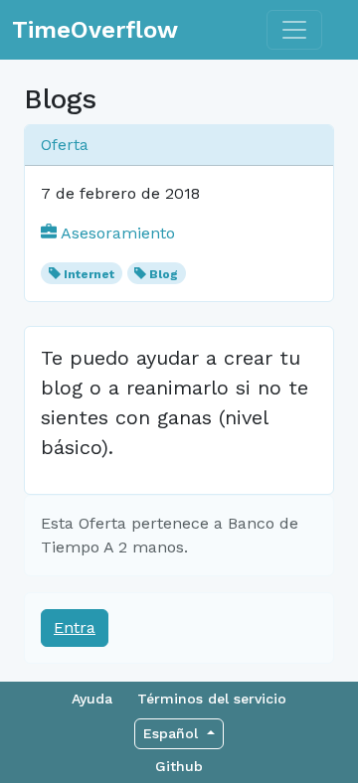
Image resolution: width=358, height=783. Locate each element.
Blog (163, 274)
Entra (74, 627)
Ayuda (92, 698)
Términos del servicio (211, 698)
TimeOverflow (95, 30)
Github (179, 766)
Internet (89, 274)
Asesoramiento (116, 233)
